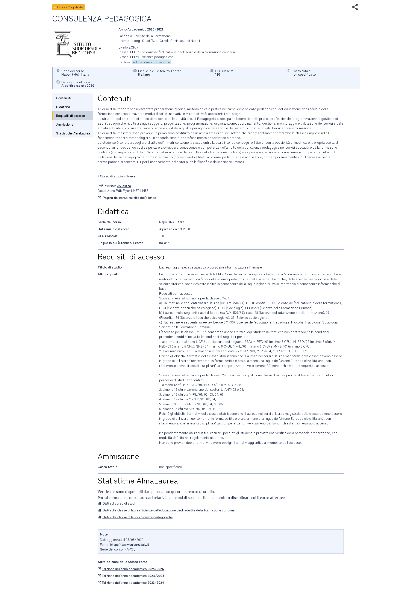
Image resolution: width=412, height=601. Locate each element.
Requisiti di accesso (70, 115)
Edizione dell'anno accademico (133, 568)
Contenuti (63, 98)
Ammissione (64, 124)
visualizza (124, 185)
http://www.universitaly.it (129, 544)
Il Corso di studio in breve (116, 175)
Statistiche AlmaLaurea (73, 133)
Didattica (63, 106)
